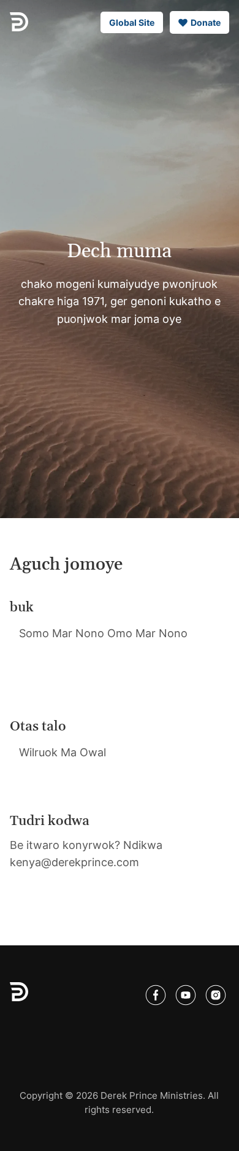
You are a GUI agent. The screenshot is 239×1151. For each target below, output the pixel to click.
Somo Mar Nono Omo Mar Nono (103, 633)
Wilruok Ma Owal (62, 752)
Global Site (131, 22)
